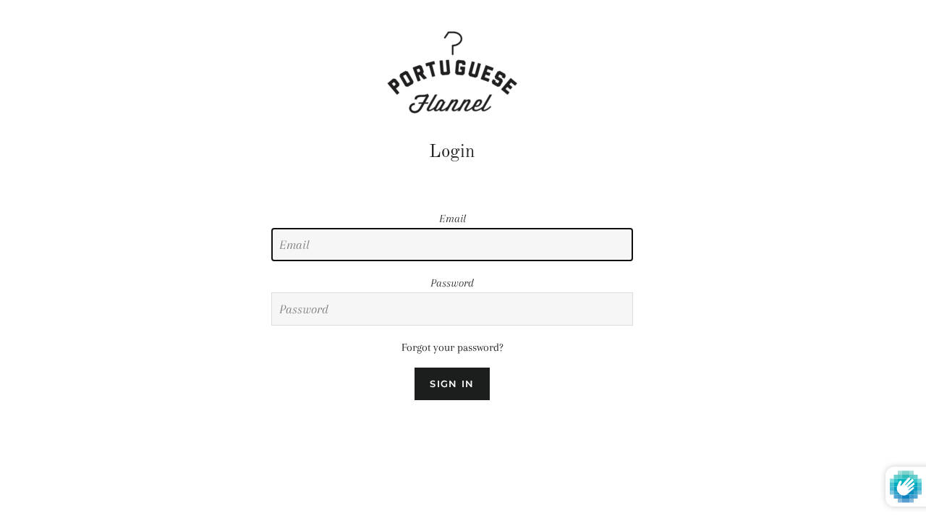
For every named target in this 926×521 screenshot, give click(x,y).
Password (452, 282)
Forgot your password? (453, 347)
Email (452, 218)
